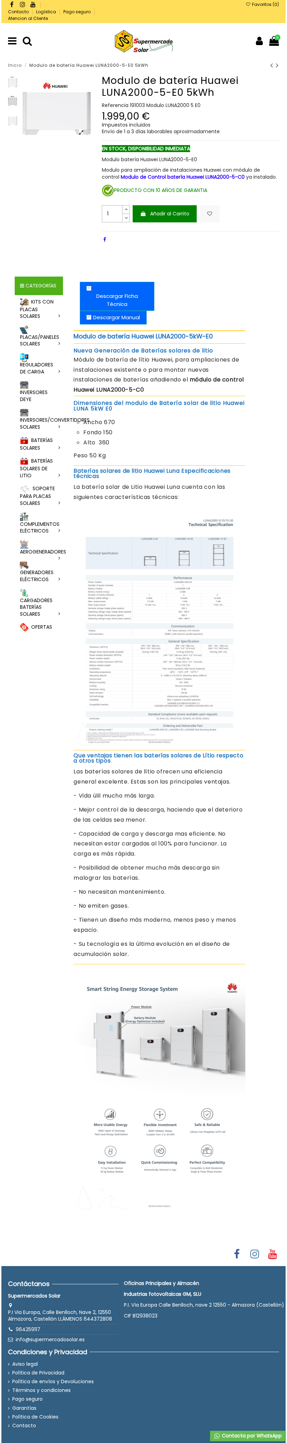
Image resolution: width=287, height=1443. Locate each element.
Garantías (24, 1408)
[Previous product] (273, 65)
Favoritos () (265, 4)
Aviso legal (25, 1364)
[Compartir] (104, 239)
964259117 (28, 1329)
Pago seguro (77, 12)
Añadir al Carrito (169, 213)
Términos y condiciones (41, 1390)
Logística (46, 12)
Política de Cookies (35, 1417)
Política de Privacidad (38, 1373)
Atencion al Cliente (28, 18)
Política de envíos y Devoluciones (53, 1381)
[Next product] (277, 65)
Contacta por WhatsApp (251, 1435)
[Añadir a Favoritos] (209, 213)
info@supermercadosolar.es (50, 1339)
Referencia (115, 105)
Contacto (19, 12)
